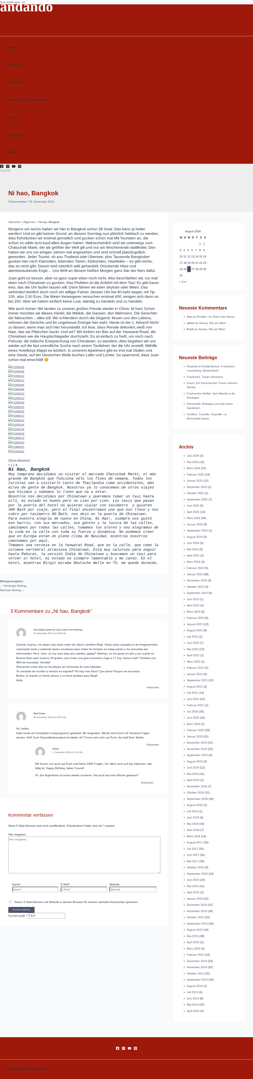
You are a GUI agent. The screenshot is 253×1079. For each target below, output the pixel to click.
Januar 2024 (195, 574)
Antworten (152, 687)
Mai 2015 (192, 936)
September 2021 (197, 680)
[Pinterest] (19, 167)
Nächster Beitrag (12, 590)
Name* (16, 884)
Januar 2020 (195, 736)
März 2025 (193, 518)
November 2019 (197, 748)
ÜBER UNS (15, 65)
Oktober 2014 (195, 973)
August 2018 (195, 805)
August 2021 (195, 686)
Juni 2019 (193, 767)
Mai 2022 (192, 649)
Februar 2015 (195, 954)
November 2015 (197, 911)
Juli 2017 (192, 848)
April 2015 (193, 942)
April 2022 (193, 655)
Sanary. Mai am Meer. (213, 323)
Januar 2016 (195, 898)
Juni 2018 (193, 817)
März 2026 (193, 468)
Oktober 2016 (195, 867)
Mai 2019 (192, 773)
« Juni (182, 281)
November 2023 (197, 580)
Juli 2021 (192, 692)
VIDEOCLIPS (16, 82)
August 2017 (195, 842)
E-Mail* (65, 884)
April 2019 (193, 780)
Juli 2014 (192, 992)
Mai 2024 (192, 549)
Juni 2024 (193, 543)
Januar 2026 (195, 480)
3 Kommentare (17, 201)
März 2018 (193, 836)
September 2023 (197, 592)
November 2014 (197, 967)
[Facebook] (2, 167)
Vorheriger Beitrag (13, 585)
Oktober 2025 (195, 493)
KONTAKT (14, 117)
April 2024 (193, 555)
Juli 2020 (192, 711)
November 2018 (197, 786)
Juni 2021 (193, 699)
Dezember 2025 (197, 487)
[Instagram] (7, 167)
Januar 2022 (195, 674)
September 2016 (197, 873)
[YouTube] (13, 167)
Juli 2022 (192, 636)
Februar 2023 (195, 617)
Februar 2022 (195, 667)
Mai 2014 (192, 1004)
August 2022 (195, 630)
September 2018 (197, 798)
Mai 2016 (192, 886)
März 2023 (193, 611)
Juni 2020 (193, 717)
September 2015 (197, 923)
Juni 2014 (193, 998)
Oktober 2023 (195, 586)
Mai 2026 (192, 462)
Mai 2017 (192, 861)
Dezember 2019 (197, 742)
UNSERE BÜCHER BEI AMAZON (28, 100)
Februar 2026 (195, 474)
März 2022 (193, 661)
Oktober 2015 (195, 917)
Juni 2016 (193, 879)
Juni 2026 (193, 455)
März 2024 (193, 561)
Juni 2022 (193, 642)
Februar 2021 (195, 705)
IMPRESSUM (16, 134)
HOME (12, 47)
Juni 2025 (193, 505)
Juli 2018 (192, 811)
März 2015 (193, 948)
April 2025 (193, 511)
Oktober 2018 (195, 792)
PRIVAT (12, 152)
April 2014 (193, 1010)
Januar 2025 (195, 524)
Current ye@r (17, 915)
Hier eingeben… (18, 834)
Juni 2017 (193, 854)
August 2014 (195, 986)
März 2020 (193, 724)
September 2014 (197, 979)
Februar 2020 (195, 730)
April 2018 (193, 829)
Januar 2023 (195, 624)
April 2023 (193, 605)
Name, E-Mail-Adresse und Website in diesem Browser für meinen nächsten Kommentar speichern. (76, 902)
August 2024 (195, 536)
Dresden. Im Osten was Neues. (215, 316)
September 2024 (197, 530)
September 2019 (197, 755)
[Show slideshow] (19, 460)
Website (115, 884)
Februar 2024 (195, 567)
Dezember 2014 (197, 961)
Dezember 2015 (197, 904)
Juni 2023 (193, 599)
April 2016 (193, 892)
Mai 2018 (192, 823)
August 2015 (195, 929)
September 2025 (197, 499)
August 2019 (195, 761)
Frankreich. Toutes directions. (205, 376)
